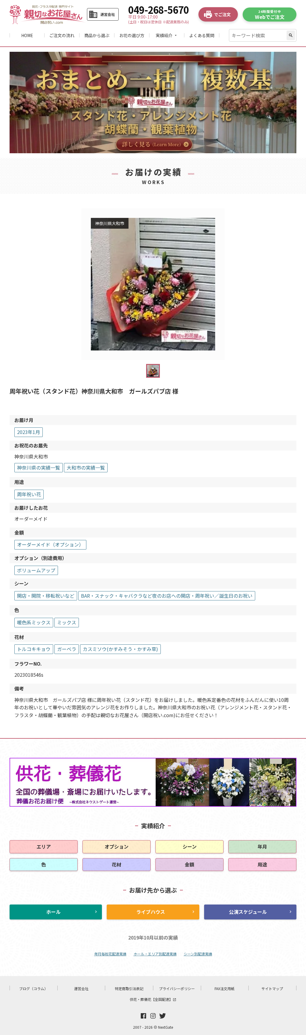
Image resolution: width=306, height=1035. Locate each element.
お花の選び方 (131, 35)
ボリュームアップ (36, 570)
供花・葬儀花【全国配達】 (153, 999)
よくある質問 (201, 35)
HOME (27, 35)
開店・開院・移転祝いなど (45, 595)
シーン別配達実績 (198, 953)
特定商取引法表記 (129, 988)
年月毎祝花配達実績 (110, 953)
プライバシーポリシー (177, 988)
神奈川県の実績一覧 (38, 467)
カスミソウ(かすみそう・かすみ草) (120, 648)
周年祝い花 (29, 494)
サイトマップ (272, 988)
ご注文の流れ (61, 35)
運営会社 (81, 988)
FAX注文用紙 (225, 988)
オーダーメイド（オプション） (50, 544)
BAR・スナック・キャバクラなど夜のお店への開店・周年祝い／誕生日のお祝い (167, 595)
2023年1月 (28, 431)
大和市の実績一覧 (86, 467)
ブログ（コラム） (33, 988)
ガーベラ (66, 648)
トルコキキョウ (34, 648)
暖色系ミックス (34, 622)
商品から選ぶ (96, 35)
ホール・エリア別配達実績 (155, 953)
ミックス (66, 622)
